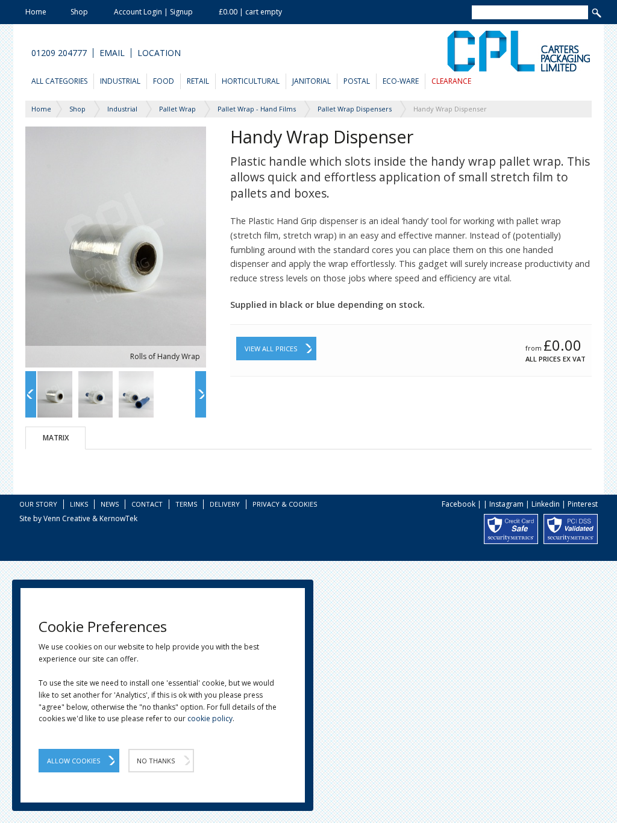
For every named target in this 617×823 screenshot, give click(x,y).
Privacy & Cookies (284, 504)
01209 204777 (59, 53)
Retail (198, 81)
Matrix (56, 438)
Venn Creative (66, 518)
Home (35, 12)
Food (163, 81)
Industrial (120, 81)
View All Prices (271, 348)
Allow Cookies (73, 760)
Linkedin (545, 504)
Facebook (458, 504)
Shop (79, 12)
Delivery (225, 504)
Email (112, 53)
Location (159, 53)
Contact (147, 504)
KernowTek (118, 518)
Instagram (506, 504)
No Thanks (156, 760)
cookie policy (210, 718)
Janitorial (311, 81)
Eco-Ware (401, 81)
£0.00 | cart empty (250, 12)
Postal (356, 81)
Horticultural (251, 81)
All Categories (59, 81)
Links (79, 504)
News (110, 504)
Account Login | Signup (153, 12)
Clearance (451, 81)
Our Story (38, 504)
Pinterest (583, 504)
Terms (186, 504)
